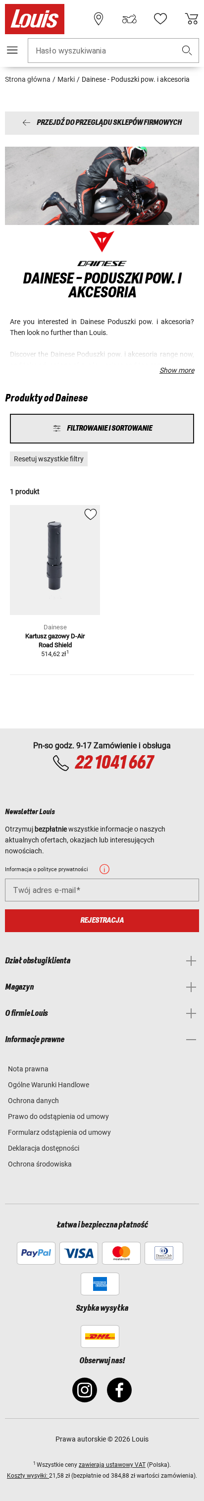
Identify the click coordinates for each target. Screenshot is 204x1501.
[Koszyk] (191, 18)
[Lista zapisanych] (160, 18)
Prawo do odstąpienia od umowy (58, 1116)
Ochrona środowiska (40, 1164)
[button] (187, 50)
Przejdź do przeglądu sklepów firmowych (109, 123)
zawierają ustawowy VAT (112, 1464)
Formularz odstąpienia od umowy (59, 1132)
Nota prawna (28, 1069)
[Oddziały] (98, 18)
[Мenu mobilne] (12, 50)
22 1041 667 (114, 763)
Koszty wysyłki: (28, 1475)
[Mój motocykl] (129, 18)
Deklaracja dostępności (43, 1148)
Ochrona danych (33, 1101)
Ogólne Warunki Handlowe (48, 1085)
